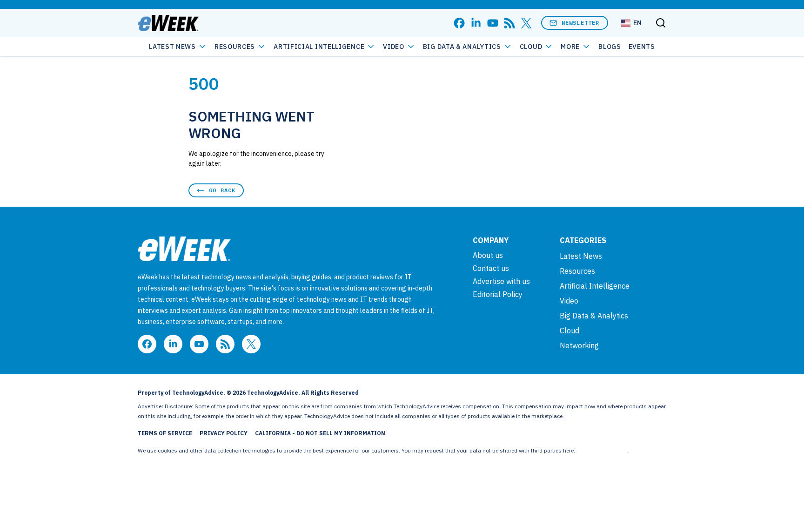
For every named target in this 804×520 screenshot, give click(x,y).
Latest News (172, 46)
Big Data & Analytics (462, 46)
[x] (526, 23)
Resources (577, 271)
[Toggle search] (660, 22)
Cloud (531, 46)
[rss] (509, 23)
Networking (579, 345)
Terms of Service (165, 433)
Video (393, 46)
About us (488, 255)
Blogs (609, 46)
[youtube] (492, 23)
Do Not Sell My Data (602, 450)
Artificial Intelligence (319, 46)
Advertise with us (501, 281)
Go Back (222, 190)
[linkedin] (476, 23)
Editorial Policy (498, 294)
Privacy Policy (224, 433)
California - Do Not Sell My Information (320, 433)
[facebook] (459, 23)
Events (642, 46)
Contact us (491, 268)
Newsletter (581, 22)
